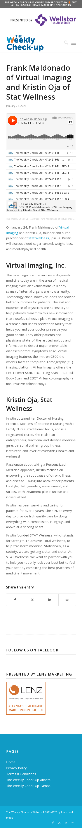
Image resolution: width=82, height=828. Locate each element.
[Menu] (73, 43)
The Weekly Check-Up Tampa (28, 785)
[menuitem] (64, 43)
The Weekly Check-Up (17, 219)
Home (11, 762)
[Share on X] (32, 600)
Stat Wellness (38, 238)
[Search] (64, 43)
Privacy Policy (16, 768)
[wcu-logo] (34, 43)
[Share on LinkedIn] (49, 600)
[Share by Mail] (67, 600)
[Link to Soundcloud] (72, 822)
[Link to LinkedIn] (66, 822)
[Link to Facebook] (53, 822)
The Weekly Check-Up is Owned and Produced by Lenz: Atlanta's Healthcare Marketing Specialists (41, 4)
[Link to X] (59, 822)
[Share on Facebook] (15, 600)
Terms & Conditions (21, 774)
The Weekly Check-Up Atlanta (28, 780)
